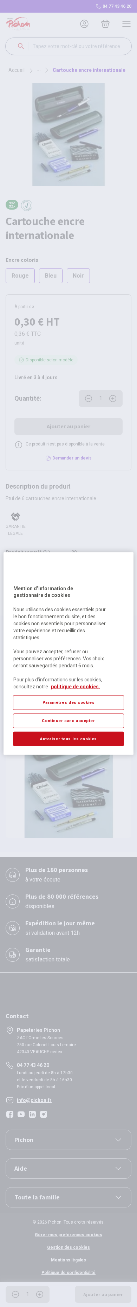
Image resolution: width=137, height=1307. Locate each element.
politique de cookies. (75, 686)
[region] (69, 653)
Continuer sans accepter (68, 720)
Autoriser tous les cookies (68, 738)
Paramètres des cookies (69, 702)
